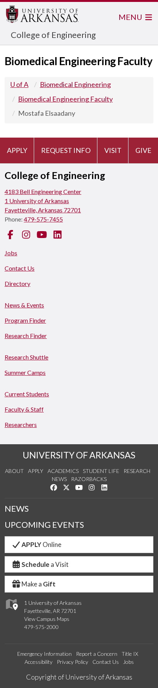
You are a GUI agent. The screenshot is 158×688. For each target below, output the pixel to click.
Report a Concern (96, 653)
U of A (19, 84)
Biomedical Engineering (75, 84)
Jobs (11, 252)
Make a (38, 584)
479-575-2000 (41, 627)
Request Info (66, 150)
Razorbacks (89, 479)
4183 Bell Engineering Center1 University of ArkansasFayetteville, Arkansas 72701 (43, 200)
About (14, 471)
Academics (63, 471)
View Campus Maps (46, 619)
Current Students (27, 393)
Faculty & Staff (24, 409)
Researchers (21, 424)
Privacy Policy (72, 661)
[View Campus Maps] (11, 612)
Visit (113, 150)
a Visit (45, 564)
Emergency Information (44, 653)
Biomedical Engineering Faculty (65, 99)
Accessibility (39, 661)
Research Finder (26, 335)
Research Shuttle (26, 357)
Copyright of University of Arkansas (79, 677)
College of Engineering (53, 35)
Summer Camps (25, 372)
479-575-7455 (43, 219)
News (59, 479)
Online (41, 544)
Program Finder (25, 320)
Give (143, 150)
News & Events (24, 305)
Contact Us (20, 268)
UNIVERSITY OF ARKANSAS (79, 455)
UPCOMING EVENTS (44, 525)
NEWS (17, 509)
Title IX (130, 653)
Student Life (101, 471)
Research (136, 471)
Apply (17, 150)
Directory (17, 283)
